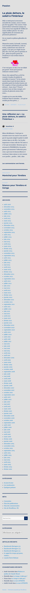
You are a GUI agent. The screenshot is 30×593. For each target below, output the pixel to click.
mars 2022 (7, 293)
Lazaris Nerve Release (11, 558)
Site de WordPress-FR (11, 508)
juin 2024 (7, 239)
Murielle (7, 104)
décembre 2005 (9, 443)
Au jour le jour (22, 104)
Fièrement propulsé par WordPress (17, 590)
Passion (6, 6)
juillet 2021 (7, 309)
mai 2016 (7, 348)
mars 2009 (7, 362)
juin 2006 (7, 429)
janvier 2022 (8, 297)
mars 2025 (7, 221)
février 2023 (8, 272)
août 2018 (7, 339)
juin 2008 (7, 374)
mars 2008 (7, 381)
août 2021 (7, 306)
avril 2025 (7, 218)
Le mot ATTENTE (19, 581)
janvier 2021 (8, 323)
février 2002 (8, 469)
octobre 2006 (8, 420)
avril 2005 (7, 462)
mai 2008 (7, 376)
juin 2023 (7, 262)
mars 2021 (7, 318)
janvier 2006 (8, 441)
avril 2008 (7, 378)
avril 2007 (7, 406)
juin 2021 (7, 311)
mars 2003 (7, 464)
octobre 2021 (8, 302)
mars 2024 (7, 246)
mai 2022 (7, 288)
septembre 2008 (9, 371)
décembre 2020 (9, 325)
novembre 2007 (9, 390)
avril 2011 (7, 355)
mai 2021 (7, 313)
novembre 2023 (9, 253)
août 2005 (7, 453)
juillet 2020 (8, 334)
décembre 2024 (9, 225)
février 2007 (8, 411)
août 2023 (7, 258)
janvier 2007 (8, 413)
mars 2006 (7, 436)
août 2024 (7, 234)
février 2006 (8, 439)
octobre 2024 (8, 230)
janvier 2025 (8, 223)
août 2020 (7, 332)
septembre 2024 (9, 232)
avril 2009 (7, 360)
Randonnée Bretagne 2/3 (12, 548)
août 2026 (7, 204)
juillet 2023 (7, 260)
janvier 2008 (8, 385)
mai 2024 (7, 241)
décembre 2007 (9, 388)
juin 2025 (7, 216)
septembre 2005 (9, 450)
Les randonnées (9, 485)
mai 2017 (7, 344)
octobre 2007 (8, 392)
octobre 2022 (8, 276)
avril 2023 (7, 267)
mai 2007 (7, 404)
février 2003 (8, 467)
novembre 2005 (9, 446)
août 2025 (7, 211)
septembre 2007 (9, 395)
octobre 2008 (8, 369)
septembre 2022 (9, 279)
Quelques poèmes (10, 487)
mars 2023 (7, 269)
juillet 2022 (8, 283)
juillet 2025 (8, 214)
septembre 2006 (9, 423)
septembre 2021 (9, 304)
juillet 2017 (7, 341)
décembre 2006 (9, 416)
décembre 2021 (9, 299)
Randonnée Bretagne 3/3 (12, 546)
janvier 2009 (8, 367)
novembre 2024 (9, 228)
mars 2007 (7, 409)
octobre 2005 (8, 448)
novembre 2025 (9, 209)
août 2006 (7, 425)
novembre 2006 (9, 418)
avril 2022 (7, 290)
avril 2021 (7, 316)
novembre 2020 (9, 327)
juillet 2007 (7, 399)
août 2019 (7, 337)
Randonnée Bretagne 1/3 (12, 551)
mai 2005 (7, 460)
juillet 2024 (8, 237)
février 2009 (8, 364)
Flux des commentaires (11, 506)
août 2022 (7, 281)
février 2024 (8, 248)
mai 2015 (7, 351)
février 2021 (8, 320)
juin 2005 (7, 457)
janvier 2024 (8, 251)
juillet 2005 (8, 455)
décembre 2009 (9, 358)
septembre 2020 (9, 330)
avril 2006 (7, 434)
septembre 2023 (9, 255)
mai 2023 (7, 265)
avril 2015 (7, 353)
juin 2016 (7, 346)
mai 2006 (7, 432)
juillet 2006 (8, 427)
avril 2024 (7, 244)
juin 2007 (7, 402)
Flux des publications (11, 503)
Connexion (7, 501)
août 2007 (7, 397)
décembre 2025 (9, 207)
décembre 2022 (9, 274)
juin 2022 (7, 286)
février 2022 (8, 295)
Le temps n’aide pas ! (20, 576)
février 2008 (8, 383)
